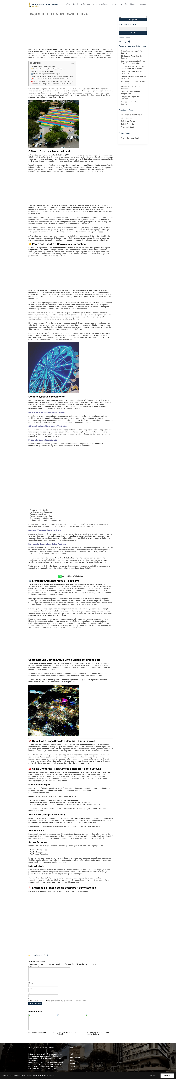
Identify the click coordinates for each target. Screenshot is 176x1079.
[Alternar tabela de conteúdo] (71, 63)
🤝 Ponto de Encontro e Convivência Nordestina (48, 69)
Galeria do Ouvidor (128, 121)
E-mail (31, 988)
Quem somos (75, 1057)
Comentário (33, 966)
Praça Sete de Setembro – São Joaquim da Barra (97, 1033)
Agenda (143, 4)
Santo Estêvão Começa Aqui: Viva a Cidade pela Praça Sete (52, 76)
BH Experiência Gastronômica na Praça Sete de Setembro (132, 67)
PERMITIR (167, 1075)
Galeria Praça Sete (128, 124)
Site (29, 993)
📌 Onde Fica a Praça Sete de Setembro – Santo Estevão (50, 79)
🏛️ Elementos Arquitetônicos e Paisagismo (46, 74)
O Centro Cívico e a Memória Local (43, 66)
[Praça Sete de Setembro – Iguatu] (41, 1022)
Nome (31, 983)
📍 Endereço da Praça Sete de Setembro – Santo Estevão (51, 84)
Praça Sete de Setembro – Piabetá (67, 1033)
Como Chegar (130, 4)
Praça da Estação (128, 127)
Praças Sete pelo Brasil (39, 955)
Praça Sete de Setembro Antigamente (130, 93)
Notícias (73, 1060)
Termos (72, 1069)
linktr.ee (129, 41)
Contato (73, 1063)
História (76, 4)
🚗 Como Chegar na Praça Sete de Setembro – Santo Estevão (52, 81)
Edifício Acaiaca (127, 118)
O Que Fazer (86, 4)
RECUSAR (153, 1075)
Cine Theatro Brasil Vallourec (132, 115)
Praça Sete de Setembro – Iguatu (41, 1032)
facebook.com (120, 41)
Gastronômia (117, 4)
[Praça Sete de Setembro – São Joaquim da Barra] (98, 1022)
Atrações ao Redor (100, 4)
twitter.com (124, 41)
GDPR (51, 1075)
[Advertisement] (70, 33)
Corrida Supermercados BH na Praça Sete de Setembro (133, 62)
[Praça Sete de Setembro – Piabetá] (70, 1022)
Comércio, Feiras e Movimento (42, 71)
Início (68, 4)
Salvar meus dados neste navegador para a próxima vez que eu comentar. (57, 1001)
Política (72, 1066)
